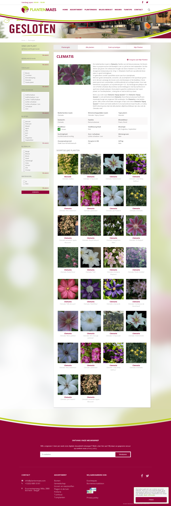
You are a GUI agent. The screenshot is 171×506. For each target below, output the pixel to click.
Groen (27, 165)
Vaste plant (29, 82)
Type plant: (26, 68)
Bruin (27, 156)
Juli (26, 135)
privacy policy (92, 448)
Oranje (27, 170)
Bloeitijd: (25, 116)
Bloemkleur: (26, 146)
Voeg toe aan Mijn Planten (138, 60)
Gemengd (28, 160)
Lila (26, 167)
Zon (26, 109)
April (27, 128)
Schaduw (28, 106)
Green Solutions (128, 503)
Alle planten (90, 47)
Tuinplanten (59, 497)
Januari (27, 121)
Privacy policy (92, 497)
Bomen (57, 480)
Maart (27, 126)
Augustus (28, 137)
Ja (26, 181)
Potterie (57, 492)
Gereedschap (59, 483)
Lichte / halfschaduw (32, 99)
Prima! (151, 500)
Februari (28, 124)
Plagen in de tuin (61, 489)
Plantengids (66, 47)
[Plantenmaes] (39, 9)
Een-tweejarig (30, 77)
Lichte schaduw (30, 102)
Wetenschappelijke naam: (31, 49)
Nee (26, 184)
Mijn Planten (138, 47)
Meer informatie (149, 495)
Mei (26, 131)
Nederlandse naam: (29, 59)
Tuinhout (58, 494)
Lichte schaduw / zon (32, 104)
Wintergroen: (27, 176)
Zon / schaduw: (27, 90)
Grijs (27, 163)
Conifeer (28, 75)
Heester (28, 80)
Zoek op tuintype (114, 47)
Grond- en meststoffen (64, 486)
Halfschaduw (30, 95)
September (29, 140)
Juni (26, 133)
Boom (27, 73)
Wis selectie (45, 55)
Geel (27, 158)
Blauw (27, 154)
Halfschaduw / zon (32, 97)
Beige (27, 151)
